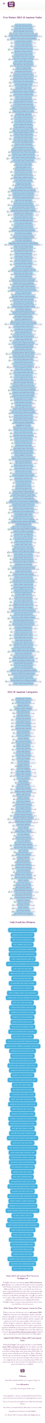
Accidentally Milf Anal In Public (22, 983)
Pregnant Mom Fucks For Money (22, 930)
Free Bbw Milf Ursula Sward (22, 1128)
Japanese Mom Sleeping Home (22, 1114)
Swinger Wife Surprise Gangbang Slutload (22, 1046)
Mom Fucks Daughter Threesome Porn (22, 1041)
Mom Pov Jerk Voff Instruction (22, 954)
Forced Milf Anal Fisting (22, 1235)
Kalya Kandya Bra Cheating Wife (22, 1152)
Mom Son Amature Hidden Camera (22, 1186)
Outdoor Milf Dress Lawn (22, 1249)
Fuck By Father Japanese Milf (22, 1244)
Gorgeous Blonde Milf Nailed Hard (22, 1220)
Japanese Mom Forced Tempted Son (22, 1259)
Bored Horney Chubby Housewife (22, 1201)
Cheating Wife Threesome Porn (22, 1264)
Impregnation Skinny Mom (22, 1022)
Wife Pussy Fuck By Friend (22, 1036)
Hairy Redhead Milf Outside (22, 1109)
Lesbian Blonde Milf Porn (22, 1254)
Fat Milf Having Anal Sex (22, 1215)
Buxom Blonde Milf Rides (22, 978)
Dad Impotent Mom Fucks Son (22, 1181)
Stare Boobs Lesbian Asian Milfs (22, 1007)
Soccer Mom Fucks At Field (22, 1056)
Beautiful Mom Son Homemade (22, 1162)
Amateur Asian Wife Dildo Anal (22, 1070)
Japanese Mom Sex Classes (22, 1172)
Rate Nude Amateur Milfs (22, 1177)
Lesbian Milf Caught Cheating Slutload (22, 998)
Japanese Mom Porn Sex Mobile (22, 1012)
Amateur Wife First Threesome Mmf (22, 1196)
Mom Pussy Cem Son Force (22, 1143)
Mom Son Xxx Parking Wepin (22, 1027)
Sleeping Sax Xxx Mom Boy (22, 1075)
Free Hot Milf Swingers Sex (22, 940)
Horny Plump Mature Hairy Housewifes (22, 1225)
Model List (22, 1380)
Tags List (37, 1380)
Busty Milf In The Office (22, 1269)
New (10, 1380)
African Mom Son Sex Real (22, 935)
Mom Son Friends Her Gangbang (22, 1031)
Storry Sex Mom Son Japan (22, 1017)
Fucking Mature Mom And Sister (22, 1119)
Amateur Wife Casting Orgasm (22, 1157)
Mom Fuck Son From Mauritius (23, 949)
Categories (30, 1380)
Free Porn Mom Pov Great (22, 1090)
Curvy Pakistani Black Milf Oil (22, 959)
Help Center (31, 1388)
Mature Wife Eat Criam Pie (22, 988)
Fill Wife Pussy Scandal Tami (22, 1167)
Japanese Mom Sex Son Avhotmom (22, 1206)
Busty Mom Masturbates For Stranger (22, 964)
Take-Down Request (20, 1388)
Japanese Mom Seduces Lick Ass (22, 1051)
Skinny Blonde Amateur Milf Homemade (23, 1210)
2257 (11, 1388)
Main (6, 1380)
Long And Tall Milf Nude (22, 969)
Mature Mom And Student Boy (22, 1133)
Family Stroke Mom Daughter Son (22, 1080)
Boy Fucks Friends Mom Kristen (22, 1239)
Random (15, 1380)
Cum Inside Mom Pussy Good (23, 1094)
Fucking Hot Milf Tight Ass (22, 1191)
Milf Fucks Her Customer (22, 1002)
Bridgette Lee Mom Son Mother (22, 973)
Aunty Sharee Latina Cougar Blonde (22, 993)
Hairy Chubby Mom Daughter (22, 1230)
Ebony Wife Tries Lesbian (22, 1085)
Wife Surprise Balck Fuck (22, 944)
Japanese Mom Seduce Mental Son (22, 1104)
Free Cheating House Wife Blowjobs (22, 1148)
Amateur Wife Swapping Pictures (22, 1123)
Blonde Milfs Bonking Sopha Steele (22, 1065)
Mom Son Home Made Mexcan (22, 1060)
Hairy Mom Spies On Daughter (22, 1099)
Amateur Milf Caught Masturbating (22, 1138)
